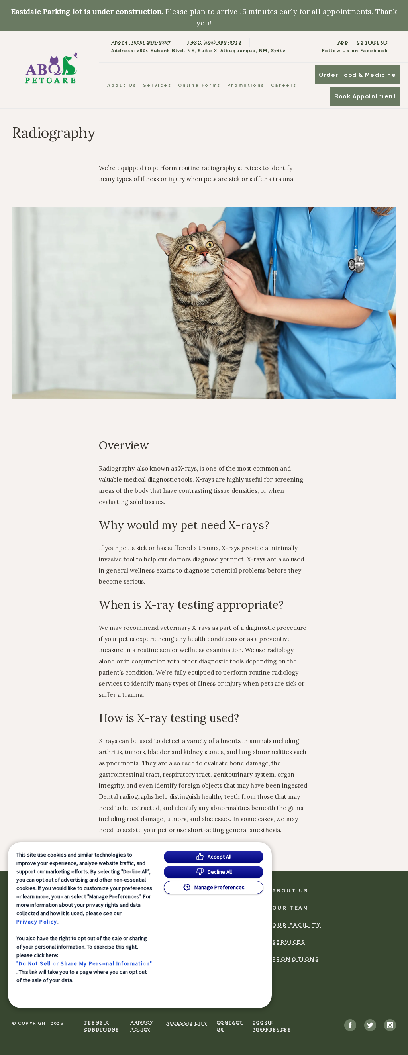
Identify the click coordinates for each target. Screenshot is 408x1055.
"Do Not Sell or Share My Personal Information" (84, 963)
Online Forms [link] (199, 85)
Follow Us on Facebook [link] (355, 50)
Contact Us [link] (372, 42)
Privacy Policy (36, 921)
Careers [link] (284, 85)
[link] (51, 68)
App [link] (343, 42)
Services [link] (157, 85)
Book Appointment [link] (365, 96)
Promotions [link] (246, 85)
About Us (122, 85)
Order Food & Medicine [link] (357, 75)
